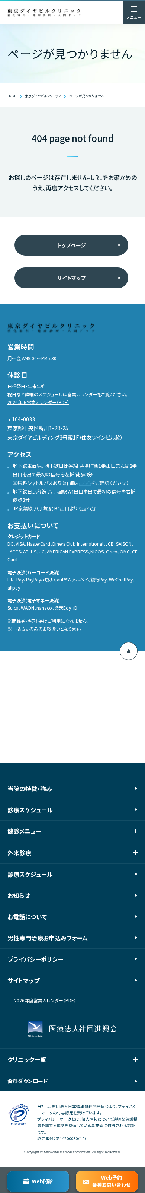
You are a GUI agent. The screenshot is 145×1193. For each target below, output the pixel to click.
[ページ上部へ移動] (129, 651)
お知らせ (18, 895)
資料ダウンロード (27, 1081)
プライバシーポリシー (35, 959)
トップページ (71, 245)
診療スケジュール (30, 809)
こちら (85, 482)
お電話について (27, 916)
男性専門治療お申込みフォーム (47, 937)
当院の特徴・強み (29, 788)
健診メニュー (24, 830)
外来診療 (19, 852)
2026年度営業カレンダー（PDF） (38, 402)
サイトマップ (71, 278)
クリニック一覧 (26, 1059)
